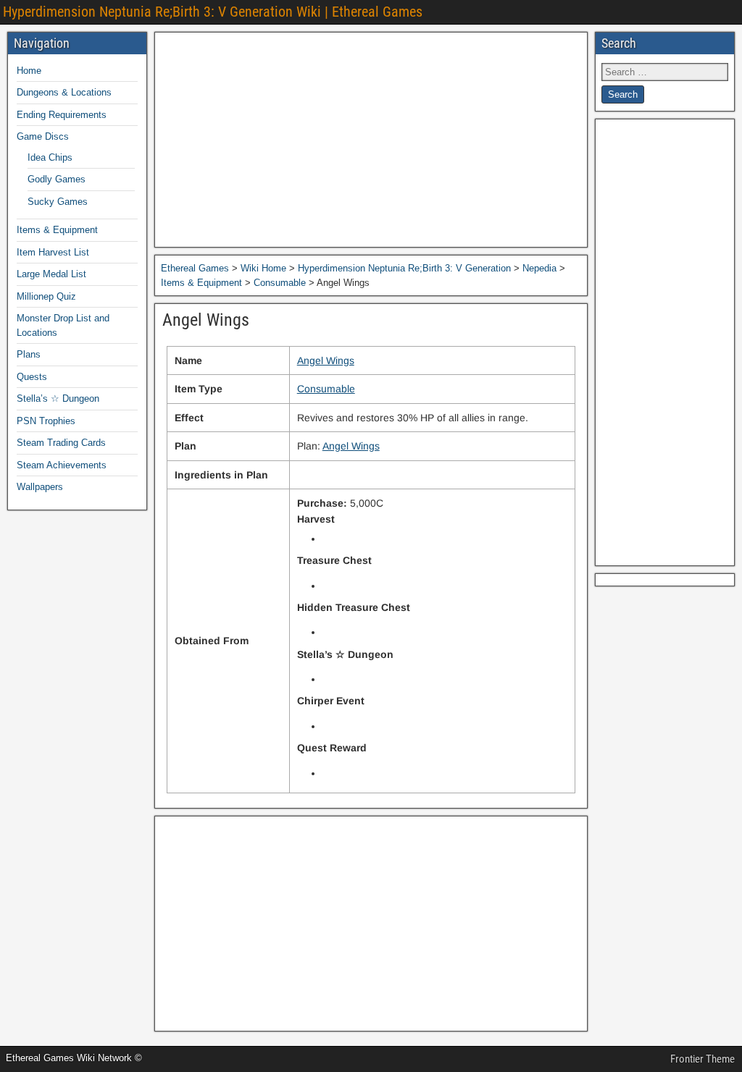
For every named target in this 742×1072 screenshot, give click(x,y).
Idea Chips (50, 157)
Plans (29, 354)
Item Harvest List (53, 252)
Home (29, 70)
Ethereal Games (195, 268)
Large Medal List (51, 274)
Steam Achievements (62, 465)
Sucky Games (58, 201)
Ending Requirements (62, 114)
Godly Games (57, 179)
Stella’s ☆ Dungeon (58, 398)
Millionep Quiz (46, 296)
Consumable (326, 388)
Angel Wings (205, 320)
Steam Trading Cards (61, 442)
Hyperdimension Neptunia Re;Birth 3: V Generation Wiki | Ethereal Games (212, 11)
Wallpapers (40, 486)
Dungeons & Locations (64, 92)
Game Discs (43, 136)
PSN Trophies (46, 420)
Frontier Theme (702, 1058)
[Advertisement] (371, 139)
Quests (32, 376)
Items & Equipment (57, 229)
